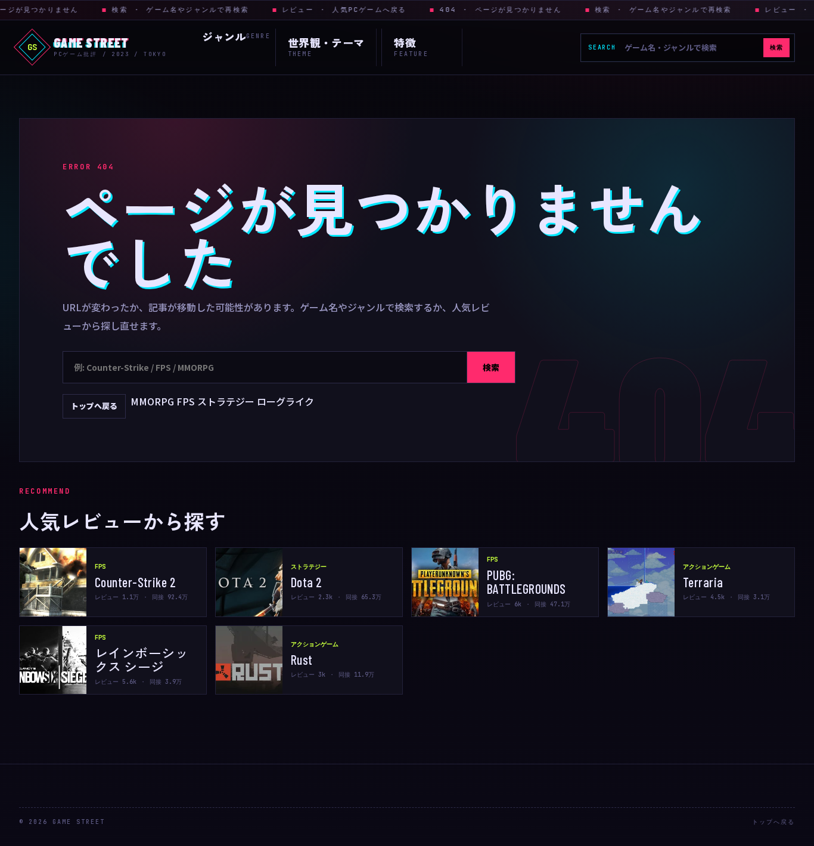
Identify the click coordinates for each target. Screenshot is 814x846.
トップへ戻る (94, 405)
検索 (776, 47)
